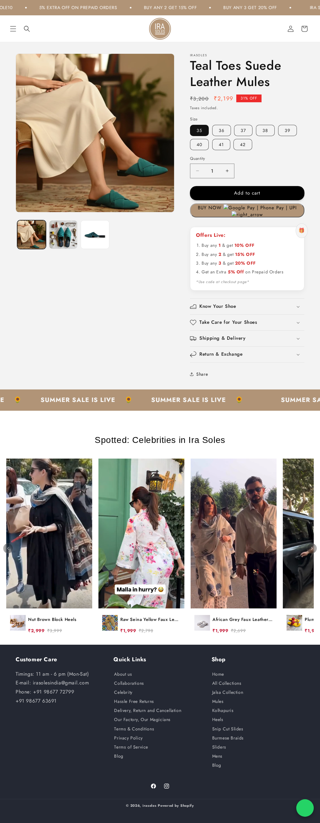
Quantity (197, 158)
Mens (217, 756)
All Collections (227, 683)
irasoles (149, 805)
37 (243, 130)
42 (243, 144)
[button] (13, 29)
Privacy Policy (128, 738)
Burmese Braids (228, 738)
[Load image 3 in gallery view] (95, 234)
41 (221, 144)
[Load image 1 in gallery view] (31, 234)
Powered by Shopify (176, 805)
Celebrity (123, 692)
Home (218, 674)
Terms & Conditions (134, 729)
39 (287, 130)
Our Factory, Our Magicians (142, 719)
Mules (218, 701)
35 (199, 130)
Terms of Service (131, 747)
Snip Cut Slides (227, 729)
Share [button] (202, 374)
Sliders (219, 747)
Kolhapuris (223, 710)
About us (123, 674)
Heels (217, 719)
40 (199, 144)
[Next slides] (312, 548)
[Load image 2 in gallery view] (63, 234)
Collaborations (129, 683)
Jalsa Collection (227, 692)
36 (221, 130)
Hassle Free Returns (134, 701)
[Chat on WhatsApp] (305, 808)
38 (265, 130)
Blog (118, 756)
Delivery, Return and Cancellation (147, 710)
